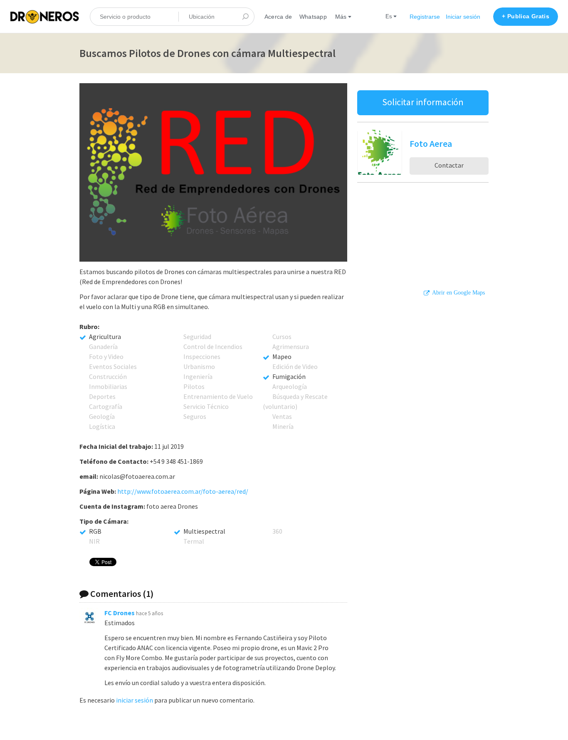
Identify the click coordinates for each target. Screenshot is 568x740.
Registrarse (425, 16)
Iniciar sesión (463, 16)
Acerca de (278, 16)
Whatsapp (313, 16)
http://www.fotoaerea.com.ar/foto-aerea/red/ (182, 491)
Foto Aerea (431, 143)
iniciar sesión (134, 700)
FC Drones (119, 613)
